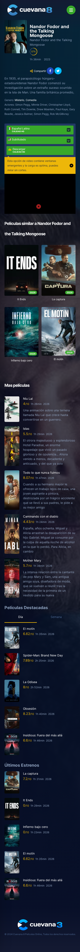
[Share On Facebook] (50, 70)
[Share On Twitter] (58, 70)
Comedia (31, 100)
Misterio (19, 100)
